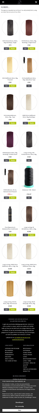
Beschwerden (9, 350)
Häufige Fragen (27, 354)
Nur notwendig (19, 406)
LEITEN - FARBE (27, 361)
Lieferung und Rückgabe (12, 348)
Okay (19, 410)
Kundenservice (9, 354)
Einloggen (8, 357)
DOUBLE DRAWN (27, 352)
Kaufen (13, 48)
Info (6, 48)
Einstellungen (19, 402)
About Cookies (9, 359)
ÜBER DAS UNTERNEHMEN (30, 369)
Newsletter (26, 371)
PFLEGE (25, 367)
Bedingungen (9, 352)
